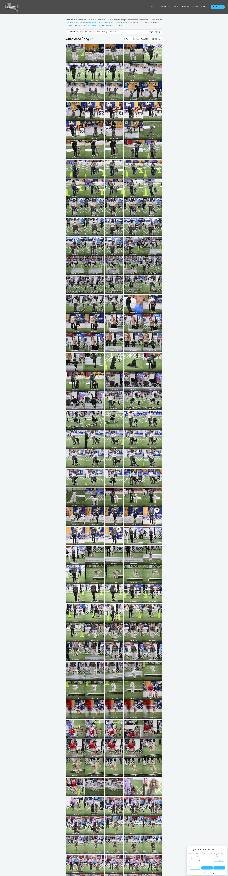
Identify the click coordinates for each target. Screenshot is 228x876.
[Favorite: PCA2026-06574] (113, 99)
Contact (204, 7)
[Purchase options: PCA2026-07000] (96, 601)
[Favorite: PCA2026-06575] (132, 99)
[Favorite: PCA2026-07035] (113, 640)
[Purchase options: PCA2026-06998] (115, 582)
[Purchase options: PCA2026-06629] (77, 196)
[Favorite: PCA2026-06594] (113, 157)
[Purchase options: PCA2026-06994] (77, 582)
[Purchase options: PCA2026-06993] (154, 563)
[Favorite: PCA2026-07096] (132, 717)
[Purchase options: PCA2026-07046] (135, 679)
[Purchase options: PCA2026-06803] (135, 331)
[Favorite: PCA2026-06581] (151, 119)
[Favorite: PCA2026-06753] (151, 235)
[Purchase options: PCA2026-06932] (154, 428)
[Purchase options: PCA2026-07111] (96, 775)
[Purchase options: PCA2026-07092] (154, 698)
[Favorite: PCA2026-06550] (132, 61)
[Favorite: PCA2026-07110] (151, 756)
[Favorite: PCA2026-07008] (151, 621)
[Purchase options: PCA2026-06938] (77, 466)
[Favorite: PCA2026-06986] (113, 544)
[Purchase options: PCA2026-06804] (154, 331)
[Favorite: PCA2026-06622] (132, 157)
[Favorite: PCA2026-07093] (93, 717)
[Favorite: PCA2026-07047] (151, 679)
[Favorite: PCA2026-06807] (113, 350)
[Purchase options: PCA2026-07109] (115, 775)
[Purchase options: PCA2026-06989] (77, 563)
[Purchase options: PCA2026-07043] (77, 679)
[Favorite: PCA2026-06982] (132, 524)
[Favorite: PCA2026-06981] (113, 524)
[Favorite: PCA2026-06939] (93, 466)
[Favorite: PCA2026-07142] (132, 795)
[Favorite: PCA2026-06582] (74, 138)
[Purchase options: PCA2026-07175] (115, 852)
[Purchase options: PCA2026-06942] (154, 466)
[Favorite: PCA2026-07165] (113, 814)
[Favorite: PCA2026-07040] (113, 659)
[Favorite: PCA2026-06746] (113, 215)
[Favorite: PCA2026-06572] (74, 99)
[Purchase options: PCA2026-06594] (115, 157)
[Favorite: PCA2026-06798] (132, 312)
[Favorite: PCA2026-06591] (151, 138)
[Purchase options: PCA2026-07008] (154, 621)
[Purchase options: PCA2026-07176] (135, 852)
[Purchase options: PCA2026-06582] (77, 138)
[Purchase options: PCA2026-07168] (154, 814)
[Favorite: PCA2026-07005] (93, 621)
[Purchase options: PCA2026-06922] (154, 389)
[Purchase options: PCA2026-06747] (135, 215)
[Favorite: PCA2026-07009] (74, 640)
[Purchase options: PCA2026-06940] (115, 466)
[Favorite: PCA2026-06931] (132, 428)
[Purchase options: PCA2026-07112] (77, 775)
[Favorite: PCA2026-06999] (74, 601)
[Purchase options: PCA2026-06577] (77, 119)
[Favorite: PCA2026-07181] (132, 872)
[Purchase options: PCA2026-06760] (96, 273)
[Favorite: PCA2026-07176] (132, 852)
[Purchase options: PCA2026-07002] (135, 601)
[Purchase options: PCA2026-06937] (154, 447)
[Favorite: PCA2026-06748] (151, 215)
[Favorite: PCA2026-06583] (93, 138)
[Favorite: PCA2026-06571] (151, 80)
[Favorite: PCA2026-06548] (93, 61)
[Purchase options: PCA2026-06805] (77, 350)
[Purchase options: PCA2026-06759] (77, 273)
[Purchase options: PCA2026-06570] (135, 80)
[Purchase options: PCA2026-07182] (154, 872)
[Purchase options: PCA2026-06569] (115, 80)
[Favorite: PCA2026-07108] (132, 775)
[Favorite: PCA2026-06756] (113, 254)
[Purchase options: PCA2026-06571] (154, 80)
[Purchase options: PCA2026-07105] (115, 756)
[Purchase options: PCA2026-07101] (135, 737)
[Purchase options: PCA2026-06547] (77, 61)
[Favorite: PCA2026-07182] (151, 872)
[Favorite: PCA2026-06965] (74, 505)
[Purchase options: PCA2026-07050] (115, 698)
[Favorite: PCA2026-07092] (151, 698)
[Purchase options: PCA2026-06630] (96, 196)
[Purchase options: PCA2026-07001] (115, 601)
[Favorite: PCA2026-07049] (93, 698)
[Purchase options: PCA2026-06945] (115, 486)
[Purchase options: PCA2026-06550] (135, 61)
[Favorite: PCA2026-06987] (132, 544)
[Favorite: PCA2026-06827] (132, 370)
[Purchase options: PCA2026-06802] (115, 331)
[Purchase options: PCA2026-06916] (96, 389)
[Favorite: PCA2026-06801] (93, 331)
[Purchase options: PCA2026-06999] (77, 601)
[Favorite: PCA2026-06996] (151, 582)
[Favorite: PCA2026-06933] (74, 447)
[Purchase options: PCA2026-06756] (115, 254)
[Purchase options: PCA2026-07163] (77, 814)
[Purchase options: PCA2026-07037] (154, 640)
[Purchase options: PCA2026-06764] (77, 292)
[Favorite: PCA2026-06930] (113, 428)
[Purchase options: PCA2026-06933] (77, 447)
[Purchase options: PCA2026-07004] (77, 621)
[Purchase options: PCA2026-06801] (96, 331)
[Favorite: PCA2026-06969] (151, 505)
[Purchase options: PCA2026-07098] (77, 737)
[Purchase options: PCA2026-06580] (135, 119)
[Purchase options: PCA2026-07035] (115, 640)
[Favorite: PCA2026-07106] (132, 756)
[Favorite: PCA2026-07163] (74, 814)
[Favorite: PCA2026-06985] (93, 544)
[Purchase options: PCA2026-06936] (135, 447)
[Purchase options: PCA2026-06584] (115, 138)
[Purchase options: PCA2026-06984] (77, 544)
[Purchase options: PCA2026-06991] (115, 563)
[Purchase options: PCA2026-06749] (77, 235)
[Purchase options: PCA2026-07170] (115, 833)
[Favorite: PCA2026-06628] (151, 177)
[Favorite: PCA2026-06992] (132, 563)
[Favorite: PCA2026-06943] (74, 486)
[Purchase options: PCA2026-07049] (96, 698)
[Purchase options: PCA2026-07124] (115, 795)
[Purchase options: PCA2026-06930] (115, 428)
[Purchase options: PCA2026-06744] (77, 215)
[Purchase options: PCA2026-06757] (135, 254)
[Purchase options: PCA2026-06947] (154, 486)
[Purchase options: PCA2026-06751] (115, 235)
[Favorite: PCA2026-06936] (132, 447)
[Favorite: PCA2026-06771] (113, 312)
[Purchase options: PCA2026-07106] (135, 756)
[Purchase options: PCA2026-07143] (154, 795)
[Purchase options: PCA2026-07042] (154, 659)
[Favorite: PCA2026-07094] (74, 717)
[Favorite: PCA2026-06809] (151, 350)
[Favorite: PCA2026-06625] (93, 177)
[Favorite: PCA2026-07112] (74, 775)
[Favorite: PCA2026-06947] (151, 486)
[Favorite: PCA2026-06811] (93, 370)
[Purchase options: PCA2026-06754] (77, 254)
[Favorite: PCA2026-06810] (74, 370)
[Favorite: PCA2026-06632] (132, 196)
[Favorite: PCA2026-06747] (132, 215)
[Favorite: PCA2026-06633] (151, 196)
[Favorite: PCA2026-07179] (93, 872)
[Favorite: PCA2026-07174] (93, 852)
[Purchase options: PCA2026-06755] (96, 254)
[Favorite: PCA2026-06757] (132, 254)
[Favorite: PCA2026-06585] (132, 138)
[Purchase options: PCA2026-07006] (115, 621)
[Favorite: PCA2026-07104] (93, 756)
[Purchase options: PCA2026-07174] (96, 852)
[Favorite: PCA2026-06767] (132, 292)
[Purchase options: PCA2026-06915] (77, 389)
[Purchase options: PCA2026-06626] (115, 177)
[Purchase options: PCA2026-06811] (96, 370)
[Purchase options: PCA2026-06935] (115, 447)
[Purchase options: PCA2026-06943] (77, 486)
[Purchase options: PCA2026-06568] (96, 80)
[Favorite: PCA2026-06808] (132, 350)
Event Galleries (164, 7)
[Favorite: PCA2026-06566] (151, 61)
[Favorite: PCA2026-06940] (113, 466)
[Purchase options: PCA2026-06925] (115, 408)
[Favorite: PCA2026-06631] (113, 196)
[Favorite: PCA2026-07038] (74, 659)
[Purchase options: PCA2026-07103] (77, 756)
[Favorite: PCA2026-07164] (93, 814)
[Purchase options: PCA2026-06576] (154, 99)
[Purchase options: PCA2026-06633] (154, 196)
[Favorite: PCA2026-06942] (151, 466)
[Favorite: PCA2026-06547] (74, 61)
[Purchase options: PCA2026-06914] (154, 370)
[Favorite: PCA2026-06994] (74, 582)
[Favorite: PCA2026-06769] (74, 312)
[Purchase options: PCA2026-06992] (135, 563)
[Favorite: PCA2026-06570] (132, 80)
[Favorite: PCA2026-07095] (113, 717)
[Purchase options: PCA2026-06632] (135, 196)
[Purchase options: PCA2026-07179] (96, 872)
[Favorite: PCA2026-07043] (74, 679)
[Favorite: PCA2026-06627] (132, 177)
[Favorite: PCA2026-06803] (132, 331)
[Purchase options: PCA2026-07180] (115, 872)
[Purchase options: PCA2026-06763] (154, 273)
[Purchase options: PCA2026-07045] (115, 679)
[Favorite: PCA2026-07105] (113, 756)
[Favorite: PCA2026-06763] (151, 273)
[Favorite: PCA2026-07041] (132, 659)
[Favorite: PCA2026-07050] (113, 698)
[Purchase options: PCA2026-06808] (135, 350)
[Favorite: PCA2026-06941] (132, 466)
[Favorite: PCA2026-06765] (93, 292)
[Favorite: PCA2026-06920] (113, 389)
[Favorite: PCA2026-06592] (74, 157)
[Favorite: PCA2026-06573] (93, 99)
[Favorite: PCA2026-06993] (151, 563)
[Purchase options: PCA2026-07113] (77, 795)
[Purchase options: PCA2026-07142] (135, 795)
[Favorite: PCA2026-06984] (74, 544)
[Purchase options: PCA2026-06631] (115, 196)
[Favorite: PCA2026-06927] (151, 408)
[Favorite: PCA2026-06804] (151, 331)
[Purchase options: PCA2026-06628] (154, 177)
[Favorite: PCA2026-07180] (113, 872)
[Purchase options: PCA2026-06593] (96, 157)
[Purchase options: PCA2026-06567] (77, 80)
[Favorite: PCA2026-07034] (93, 640)
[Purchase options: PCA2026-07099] (96, 737)
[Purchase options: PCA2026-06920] (115, 389)
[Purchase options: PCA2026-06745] (96, 215)
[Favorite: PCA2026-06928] (74, 428)
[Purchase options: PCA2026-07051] (135, 698)
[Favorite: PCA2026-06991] (113, 563)
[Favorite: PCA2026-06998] (113, 582)
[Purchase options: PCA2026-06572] (77, 99)
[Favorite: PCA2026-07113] (74, 795)
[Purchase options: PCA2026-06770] (96, 312)
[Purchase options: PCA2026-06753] (154, 235)
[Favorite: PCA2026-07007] (132, 621)
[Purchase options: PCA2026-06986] (115, 544)
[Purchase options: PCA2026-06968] (135, 505)
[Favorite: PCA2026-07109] (113, 775)
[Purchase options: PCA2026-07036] (135, 640)
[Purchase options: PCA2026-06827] (135, 370)
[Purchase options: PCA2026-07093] (96, 717)
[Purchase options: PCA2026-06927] (154, 408)
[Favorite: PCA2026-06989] (74, 563)
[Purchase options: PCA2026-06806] (96, 350)
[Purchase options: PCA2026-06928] (77, 428)
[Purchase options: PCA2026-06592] (77, 157)
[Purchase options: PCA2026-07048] (77, 698)
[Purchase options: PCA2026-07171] (135, 833)
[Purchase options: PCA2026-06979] (77, 524)
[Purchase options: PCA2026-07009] (77, 640)
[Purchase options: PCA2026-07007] (135, 621)
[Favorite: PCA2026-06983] (151, 524)
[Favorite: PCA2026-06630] (93, 196)
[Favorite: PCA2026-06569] (113, 80)
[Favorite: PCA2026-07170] (113, 833)
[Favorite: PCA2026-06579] (113, 119)
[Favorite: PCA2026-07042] (151, 659)
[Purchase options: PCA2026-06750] (96, 235)
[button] (217, 7)
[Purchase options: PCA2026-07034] (96, 640)
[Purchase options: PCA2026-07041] (135, 659)
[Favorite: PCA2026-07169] (132, 814)
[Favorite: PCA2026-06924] (93, 408)
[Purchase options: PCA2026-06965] (77, 505)
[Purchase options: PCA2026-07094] (77, 717)
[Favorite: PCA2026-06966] (93, 505)
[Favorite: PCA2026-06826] (113, 370)
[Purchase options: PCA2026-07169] (135, 814)
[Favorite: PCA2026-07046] (132, 679)
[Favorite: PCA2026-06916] (93, 389)
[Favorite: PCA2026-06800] (74, 331)
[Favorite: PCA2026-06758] (151, 254)
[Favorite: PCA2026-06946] (132, 486)
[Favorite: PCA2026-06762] (132, 273)
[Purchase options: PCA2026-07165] (115, 814)
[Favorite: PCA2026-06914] (151, 370)
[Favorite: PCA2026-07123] (93, 795)
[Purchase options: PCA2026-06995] (135, 582)
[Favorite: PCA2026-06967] (113, 505)
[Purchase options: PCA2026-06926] (135, 408)
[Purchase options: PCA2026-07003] (154, 601)
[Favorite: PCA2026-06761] (113, 273)
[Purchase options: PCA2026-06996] (154, 582)
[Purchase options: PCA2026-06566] (154, 61)
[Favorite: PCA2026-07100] (113, 737)
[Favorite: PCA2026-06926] (132, 408)
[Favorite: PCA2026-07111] (93, 775)
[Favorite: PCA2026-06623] (151, 157)
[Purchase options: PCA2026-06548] (96, 61)
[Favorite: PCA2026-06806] (93, 350)
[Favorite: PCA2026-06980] (93, 524)
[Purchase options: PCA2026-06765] (96, 292)
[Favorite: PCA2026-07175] (113, 852)
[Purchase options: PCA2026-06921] (135, 389)
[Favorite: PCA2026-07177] (151, 852)
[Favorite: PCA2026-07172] (151, 833)
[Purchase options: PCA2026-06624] (77, 177)
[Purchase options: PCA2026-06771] (115, 312)
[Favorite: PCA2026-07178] (74, 872)
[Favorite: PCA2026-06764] (74, 292)
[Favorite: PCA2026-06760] (93, 273)
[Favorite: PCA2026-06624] (74, 177)
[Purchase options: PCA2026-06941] (135, 466)
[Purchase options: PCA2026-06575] (135, 99)
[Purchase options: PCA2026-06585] (135, 138)
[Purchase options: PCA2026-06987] (135, 544)
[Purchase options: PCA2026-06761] (115, 273)
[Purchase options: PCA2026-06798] (135, 312)
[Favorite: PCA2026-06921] (132, 389)
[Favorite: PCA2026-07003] (151, 601)
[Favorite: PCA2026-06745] (93, 215)
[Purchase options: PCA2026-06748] (154, 215)
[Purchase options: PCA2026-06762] (135, 273)
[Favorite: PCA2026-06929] (93, 428)
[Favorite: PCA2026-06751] (113, 235)
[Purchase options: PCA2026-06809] (154, 350)
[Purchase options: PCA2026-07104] (96, 756)
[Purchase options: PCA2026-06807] (115, 350)
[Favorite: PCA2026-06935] (113, 447)
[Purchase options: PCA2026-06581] (154, 119)
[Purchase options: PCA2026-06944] (96, 486)
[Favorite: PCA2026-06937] (151, 447)
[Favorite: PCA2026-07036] (132, 640)
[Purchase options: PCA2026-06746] (115, 215)
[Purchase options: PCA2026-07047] (154, 679)
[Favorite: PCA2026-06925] (113, 408)
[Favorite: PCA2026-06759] (74, 273)
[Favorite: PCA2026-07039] (93, 659)
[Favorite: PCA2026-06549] (113, 61)
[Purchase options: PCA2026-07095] (115, 717)
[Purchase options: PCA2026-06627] (135, 177)
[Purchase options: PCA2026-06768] (154, 292)
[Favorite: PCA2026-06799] (151, 312)
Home (153, 7)
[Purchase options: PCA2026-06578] (96, 119)
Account (175, 7)
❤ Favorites (186, 7)
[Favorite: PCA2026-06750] (93, 235)
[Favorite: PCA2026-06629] (74, 196)
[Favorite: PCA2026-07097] (151, 717)
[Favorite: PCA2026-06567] (74, 80)
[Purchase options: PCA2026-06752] (135, 235)
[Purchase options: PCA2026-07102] (154, 737)
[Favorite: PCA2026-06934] (93, 447)
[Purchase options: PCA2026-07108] (135, 775)
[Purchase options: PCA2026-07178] (77, 872)
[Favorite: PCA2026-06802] (113, 331)
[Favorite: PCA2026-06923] (74, 408)
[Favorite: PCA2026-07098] (74, 737)
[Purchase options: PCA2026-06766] (115, 292)
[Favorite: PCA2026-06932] (151, 428)
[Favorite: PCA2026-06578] (93, 119)
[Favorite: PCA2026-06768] (151, 292)
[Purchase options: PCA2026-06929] (96, 428)
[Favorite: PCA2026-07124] (113, 795)
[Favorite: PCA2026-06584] (113, 138)
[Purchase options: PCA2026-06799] (154, 312)
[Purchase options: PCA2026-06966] (96, 505)
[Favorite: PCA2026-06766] (113, 292)
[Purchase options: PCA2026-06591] (154, 138)
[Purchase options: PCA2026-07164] (96, 814)
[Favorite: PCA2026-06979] (74, 524)
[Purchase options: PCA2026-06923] (77, 408)
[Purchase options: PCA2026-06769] (77, 312)
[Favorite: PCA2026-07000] (93, 601)
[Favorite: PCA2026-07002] (132, 601)
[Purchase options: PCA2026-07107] (154, 775)
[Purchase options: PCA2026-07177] (154, 852)
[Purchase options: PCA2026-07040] (115, 659)
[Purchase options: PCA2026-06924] (96, 408)
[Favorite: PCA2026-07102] (151, 737)
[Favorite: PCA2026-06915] (74, 389)
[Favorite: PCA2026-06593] (93, 157)
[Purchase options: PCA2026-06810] (77, 370)
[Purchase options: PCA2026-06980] (96, 524)
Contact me (96, 25)
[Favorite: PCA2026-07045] (113, 679)
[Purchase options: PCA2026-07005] (96, 621)
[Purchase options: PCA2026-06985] (96, 544)
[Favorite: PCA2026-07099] (93, 737)
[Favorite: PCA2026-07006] (113, 621)
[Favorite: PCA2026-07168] (151, 814)
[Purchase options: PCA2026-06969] (154, 505)
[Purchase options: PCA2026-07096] (135, 717)
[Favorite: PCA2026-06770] (93, 312)
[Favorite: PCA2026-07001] (113, 601)
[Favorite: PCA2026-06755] (93, 254)
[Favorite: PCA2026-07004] (74, 621)
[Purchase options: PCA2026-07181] (135, 872)
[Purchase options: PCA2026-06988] (154, 544)
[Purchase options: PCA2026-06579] (115, 119)
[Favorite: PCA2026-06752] (132, 235)
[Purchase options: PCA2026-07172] (154, 833)
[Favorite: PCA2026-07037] (151, 640)
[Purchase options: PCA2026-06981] (115, 524)
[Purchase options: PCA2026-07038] (77, 659)
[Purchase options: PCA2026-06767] (135, 292)
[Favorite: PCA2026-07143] (151, 795)
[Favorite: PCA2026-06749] (74, 235)
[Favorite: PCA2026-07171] (132, 833)
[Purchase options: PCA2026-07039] (96, 659)
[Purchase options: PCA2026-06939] (96, 466)
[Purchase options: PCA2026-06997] (96, 582)
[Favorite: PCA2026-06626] (113, 177)
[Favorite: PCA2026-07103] (74, 756)
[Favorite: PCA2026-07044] (93, 679)
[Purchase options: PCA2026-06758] (154, 254)
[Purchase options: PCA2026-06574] (115, 99)
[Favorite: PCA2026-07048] (74, 698)
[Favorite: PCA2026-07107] (151, 775)
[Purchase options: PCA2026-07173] (77, 852)
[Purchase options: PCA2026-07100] (115, 737)
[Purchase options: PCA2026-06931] (135, 428)
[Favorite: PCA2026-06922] (151, 389)
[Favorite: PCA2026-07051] (132, 698)
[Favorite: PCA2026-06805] (74, 350)
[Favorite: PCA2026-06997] (93, 582)
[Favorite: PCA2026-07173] (74, 852)
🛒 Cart (195, 7)
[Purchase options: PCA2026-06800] (77, 331)
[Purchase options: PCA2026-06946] (135, 486)
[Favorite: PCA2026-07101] (132, 737)
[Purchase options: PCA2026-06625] (96, 177)
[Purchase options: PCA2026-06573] (96, 99)
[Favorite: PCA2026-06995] (132, 582)
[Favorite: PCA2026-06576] (151, 99)
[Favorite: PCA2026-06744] (74, 215)
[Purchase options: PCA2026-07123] (96, 795)
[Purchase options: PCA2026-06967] (115, 505)
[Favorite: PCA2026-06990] (93, 563)
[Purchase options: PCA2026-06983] (154, 524)
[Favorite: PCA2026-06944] (93, 486)
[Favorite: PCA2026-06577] (74, 119)
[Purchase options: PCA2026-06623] (154, 157)
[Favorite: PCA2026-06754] (74, 254)
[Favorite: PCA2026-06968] (132, 505)
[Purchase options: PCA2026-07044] (96, 679)
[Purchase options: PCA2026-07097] (154, 717)
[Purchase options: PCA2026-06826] (115, 370)
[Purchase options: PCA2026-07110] (154, 756)
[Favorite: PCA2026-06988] (151, 544)
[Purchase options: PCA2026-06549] (115, 61)
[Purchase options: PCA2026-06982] (135, 524)
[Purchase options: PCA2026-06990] (96, 563)
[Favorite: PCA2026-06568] (93, 80)
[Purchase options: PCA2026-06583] (96, 138)
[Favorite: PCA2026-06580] (132, 119)
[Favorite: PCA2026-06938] (74, 466)
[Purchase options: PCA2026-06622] (135, 157)
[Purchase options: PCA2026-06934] (96, 447)
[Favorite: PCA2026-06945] (113, 486)
